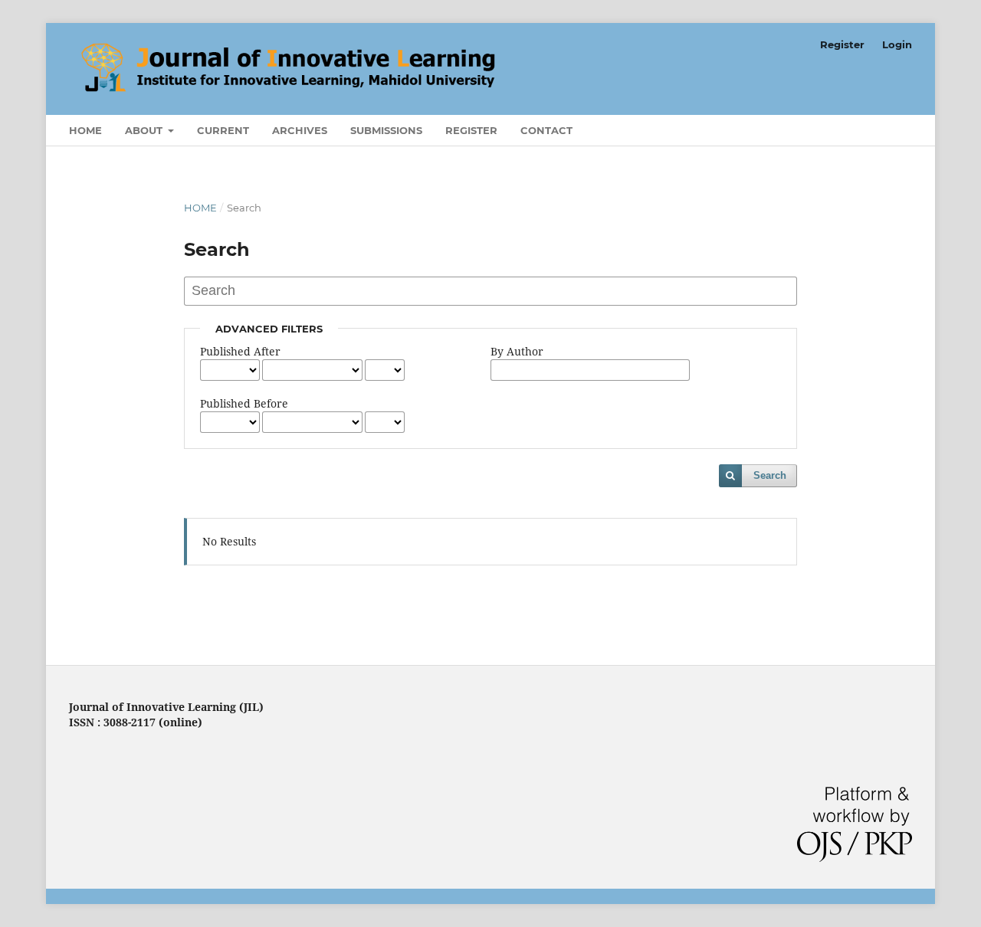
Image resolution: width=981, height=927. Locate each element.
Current (223, 130)
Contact (546, 130)
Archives (299, 130)
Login (897, 44)
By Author (516, 351)
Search (769, 475)
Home (85, 130)
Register (471, 130)
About (145, 130)
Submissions (386, 130)
